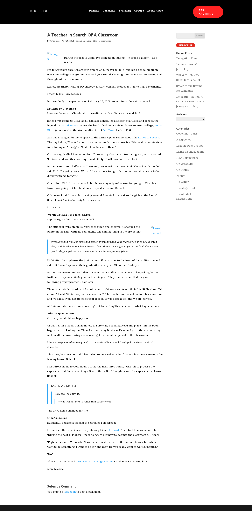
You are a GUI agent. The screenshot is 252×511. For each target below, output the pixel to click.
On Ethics (182, 169)
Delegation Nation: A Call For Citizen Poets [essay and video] (190, 101)
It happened (183, 139)
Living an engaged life (86, 41)
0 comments (105, 41)
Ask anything (206, 12)
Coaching (109, 11)
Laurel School (69, 125)
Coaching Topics (187, 133)
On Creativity (184, 163)
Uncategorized (185, 188)
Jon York (114, 430)
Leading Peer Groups (189, 145)
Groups (139, 11)
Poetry (180, 176)
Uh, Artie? (182, 182)
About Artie (155, 11)
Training (125, 11)
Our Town (109, 130)
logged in (70, 491)
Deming (94, 11)
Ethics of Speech (148, 137)
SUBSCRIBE (185, 45)
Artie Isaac (55, 41)
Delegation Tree (186, 58)
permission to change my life (94, 461)
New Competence (187, 157)
